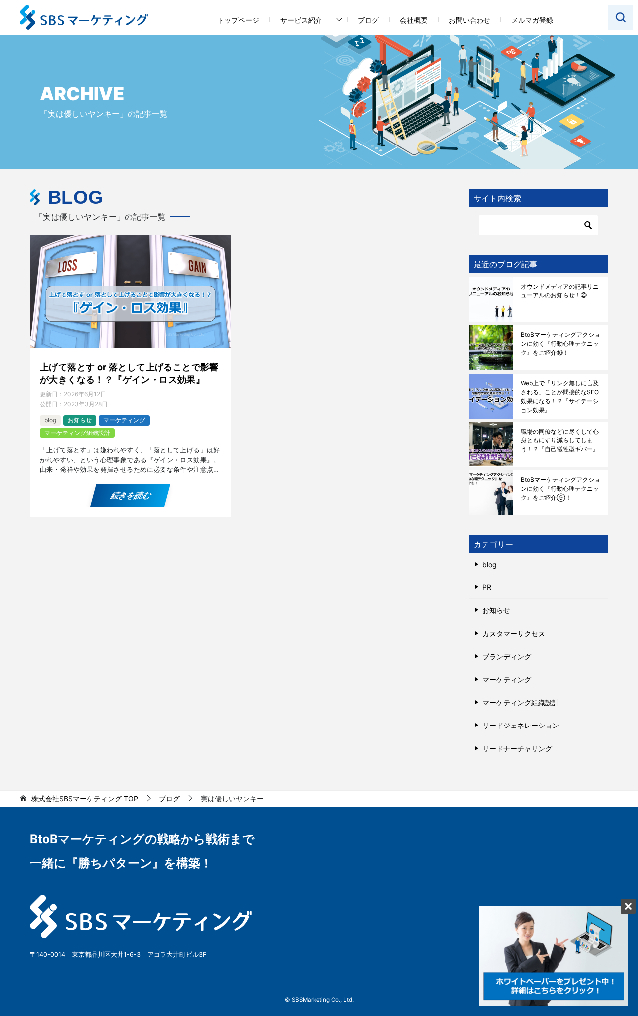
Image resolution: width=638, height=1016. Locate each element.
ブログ (368, 20)
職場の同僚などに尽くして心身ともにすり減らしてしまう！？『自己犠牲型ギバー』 (560, 440)
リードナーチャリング (517, 748)
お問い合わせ (469, 20)
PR (486, 587)
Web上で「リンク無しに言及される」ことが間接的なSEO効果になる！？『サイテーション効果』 (560, 396)
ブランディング (506, 656)
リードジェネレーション (520, 725)
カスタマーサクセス (513, 633)
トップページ (238, 20)
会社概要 (414, 20)
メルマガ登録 (532, 20)
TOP (84, 799)
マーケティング (124, 420)
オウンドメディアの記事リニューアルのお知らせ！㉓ (560, 291)
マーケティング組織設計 (77, 432)
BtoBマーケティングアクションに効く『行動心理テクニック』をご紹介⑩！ (560, 343)
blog (50, 420)
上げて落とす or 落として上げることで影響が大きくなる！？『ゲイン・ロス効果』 (129, 373)
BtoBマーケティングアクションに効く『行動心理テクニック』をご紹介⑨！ (560, 488)
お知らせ (80, 420)
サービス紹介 (301, 20)
